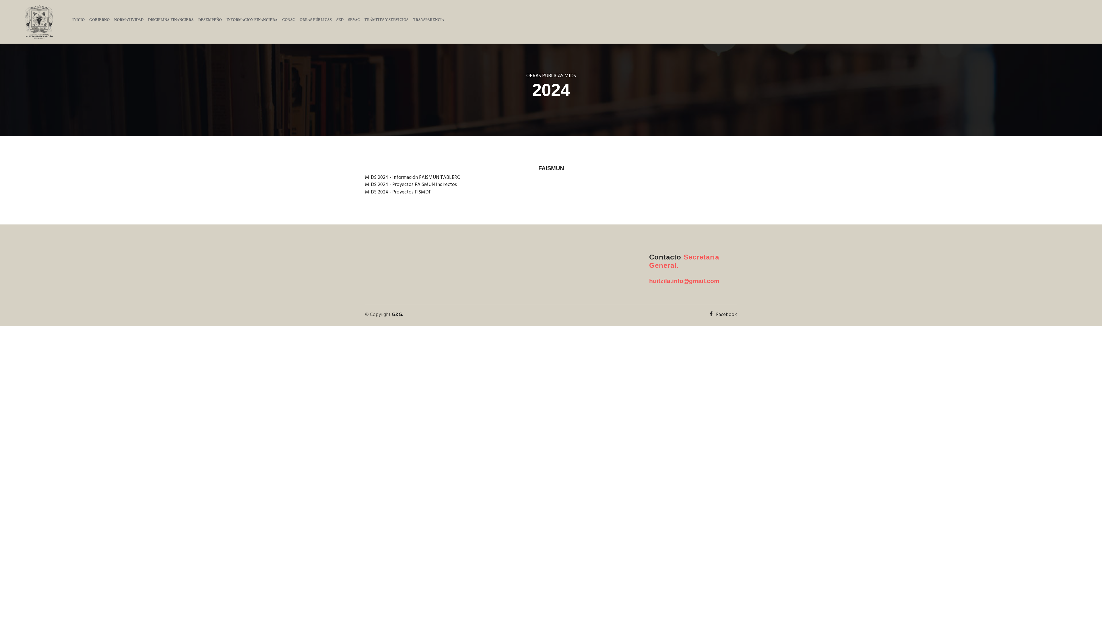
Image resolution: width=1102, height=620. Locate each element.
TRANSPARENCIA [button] (428, 19)
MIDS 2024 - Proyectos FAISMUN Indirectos (411, 185)
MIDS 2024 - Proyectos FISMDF (398, 192)
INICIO (78, 19)
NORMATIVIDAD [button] (128, 19)
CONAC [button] (288, 19)
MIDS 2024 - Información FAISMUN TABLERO (413, 177)
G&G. (397, 315)
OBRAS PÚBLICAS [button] (316, 19)
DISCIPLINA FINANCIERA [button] (171, 19)
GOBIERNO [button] (99, 19)
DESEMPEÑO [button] (210, 19)
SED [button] (340, 19)
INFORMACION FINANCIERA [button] (252, 19)
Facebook (726, 315)
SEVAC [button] (354, 19)
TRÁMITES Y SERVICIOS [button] (386, 19)
